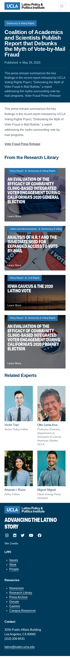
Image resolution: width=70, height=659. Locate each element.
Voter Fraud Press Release (22, 144)
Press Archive (18, 597)
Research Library (20, 592)
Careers (14, 606)
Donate (14, 601)
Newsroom (16, 588)
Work (12, 564)
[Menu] (62, 6)
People (14, 569)
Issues (13, 560)
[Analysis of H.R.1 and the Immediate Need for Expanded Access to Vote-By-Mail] (35, 248)
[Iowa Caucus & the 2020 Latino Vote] (35, 293)
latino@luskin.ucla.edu (19, 647)
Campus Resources (22, 610)
